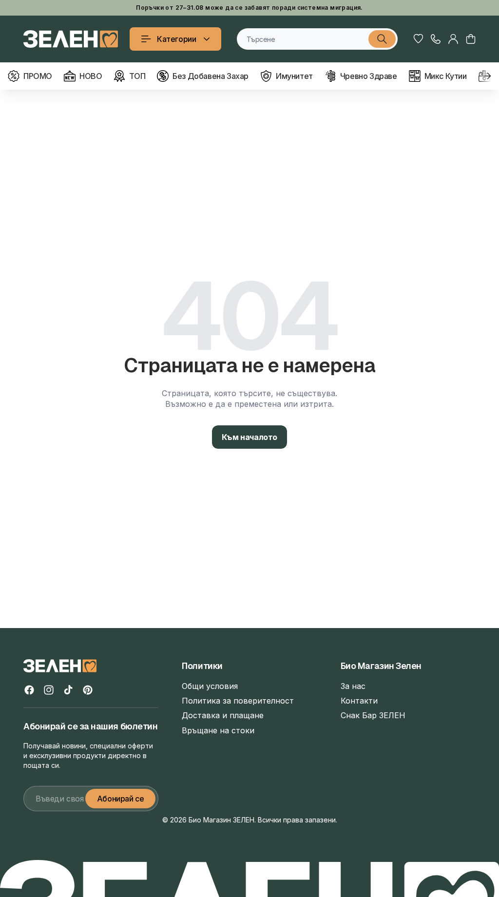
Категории (176, 39)
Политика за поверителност (238, 701)
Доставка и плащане (223, 715)
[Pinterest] (88, 690)
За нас (353, 686)
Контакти (359, 701)
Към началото (249, 437)
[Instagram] (49, 690)
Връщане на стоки (218, 730)
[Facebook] (29, 690)
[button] (471, 39)
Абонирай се (120, 798)
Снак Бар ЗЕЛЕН (373, 715)
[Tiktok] (68, 690)
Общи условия (210, 686)
